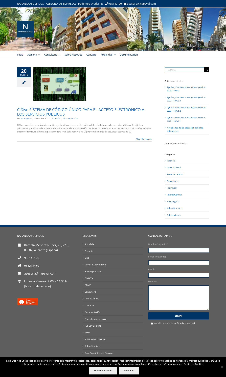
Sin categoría (173, 201)
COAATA (89, 278)
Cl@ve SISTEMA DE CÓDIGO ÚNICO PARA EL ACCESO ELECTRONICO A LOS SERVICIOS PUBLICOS (80, 112)
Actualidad (90, 244)
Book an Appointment (96, 264)
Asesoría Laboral (175, 174)
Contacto (89, 305)
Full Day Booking (93, 325)
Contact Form (91, 298)
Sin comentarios (70, 118)
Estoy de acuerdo (103, 370)
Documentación (92, 312)
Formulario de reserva (95, 318)
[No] (222, 367)
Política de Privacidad (95, 339)
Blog (87, 257)
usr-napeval (26, 118)
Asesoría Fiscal (174, 167)
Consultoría (172, 181)
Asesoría (56, 118)
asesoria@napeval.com (141, 3)
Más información (144, 138)
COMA (88, 284)
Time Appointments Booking (99, 352)
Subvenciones (174, 215)
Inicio (87, 332)
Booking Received (93, 271)
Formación (172, 187)
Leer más (129, 370)
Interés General (174, 194)
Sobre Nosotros (174, 208)
